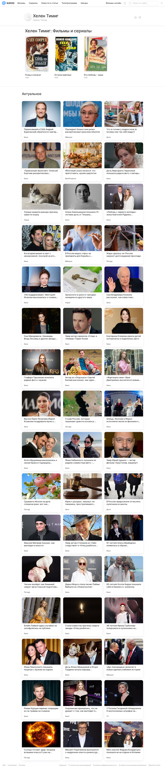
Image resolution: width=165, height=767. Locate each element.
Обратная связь (154, 765)
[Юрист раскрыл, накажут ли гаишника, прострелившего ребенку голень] (82, 492)
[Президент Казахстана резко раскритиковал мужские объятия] (82, 120)
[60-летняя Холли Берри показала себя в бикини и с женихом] (123, 575)
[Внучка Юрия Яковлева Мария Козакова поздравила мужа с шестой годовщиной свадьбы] (41, 410)
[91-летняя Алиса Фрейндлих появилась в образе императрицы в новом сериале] (123, 534)
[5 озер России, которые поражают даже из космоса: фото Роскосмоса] (82, 410)
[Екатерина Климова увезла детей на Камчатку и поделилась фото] (123, 327)
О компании (12, 765)
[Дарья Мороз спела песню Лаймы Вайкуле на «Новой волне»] (82, 575)
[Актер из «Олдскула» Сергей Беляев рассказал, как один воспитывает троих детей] (82, 368)
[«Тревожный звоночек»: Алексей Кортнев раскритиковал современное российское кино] (41, 161)
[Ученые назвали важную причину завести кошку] (41, 203)
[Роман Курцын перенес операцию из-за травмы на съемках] (41, 699)
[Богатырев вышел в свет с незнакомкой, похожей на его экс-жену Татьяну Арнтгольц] (41, 244)
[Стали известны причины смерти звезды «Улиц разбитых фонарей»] (82, 616)
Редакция (62, 765)
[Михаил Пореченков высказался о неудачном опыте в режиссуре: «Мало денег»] (82, 741)
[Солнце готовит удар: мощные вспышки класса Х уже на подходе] (41, 741)
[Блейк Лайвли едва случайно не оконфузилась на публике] (41, 616)
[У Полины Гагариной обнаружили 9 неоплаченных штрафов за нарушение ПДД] (123, 699)
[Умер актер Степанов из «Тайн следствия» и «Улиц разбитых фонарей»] (82, 534)
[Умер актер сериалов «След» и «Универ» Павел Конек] (82, 327)
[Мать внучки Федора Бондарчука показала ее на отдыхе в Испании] (123, 741)
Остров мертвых (62, 75)
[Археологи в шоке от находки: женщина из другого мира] (82, 286)
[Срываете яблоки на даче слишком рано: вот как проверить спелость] (41, 492)
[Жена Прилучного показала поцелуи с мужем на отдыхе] (41, 658)
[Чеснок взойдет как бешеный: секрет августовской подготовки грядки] (41, 575)
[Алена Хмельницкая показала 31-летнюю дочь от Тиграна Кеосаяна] (82, 203)
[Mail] (4, 3)
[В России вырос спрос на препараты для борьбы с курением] (82, 244)
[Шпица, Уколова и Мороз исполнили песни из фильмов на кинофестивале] (123, 410)
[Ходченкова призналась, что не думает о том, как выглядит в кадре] (82, 699)
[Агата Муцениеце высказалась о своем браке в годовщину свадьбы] (41, 451)
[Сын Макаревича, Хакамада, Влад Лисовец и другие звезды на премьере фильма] (41, 327)
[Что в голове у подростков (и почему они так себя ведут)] (123, 120)
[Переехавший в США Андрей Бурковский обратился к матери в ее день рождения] (41, 120)
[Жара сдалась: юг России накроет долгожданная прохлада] (123, 244)
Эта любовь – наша (93, 75)
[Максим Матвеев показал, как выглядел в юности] (41, 534)
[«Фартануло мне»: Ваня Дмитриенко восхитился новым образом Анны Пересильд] (123, 368)
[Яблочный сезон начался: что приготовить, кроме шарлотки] (82, 161)
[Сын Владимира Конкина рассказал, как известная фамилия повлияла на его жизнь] (123, 286)
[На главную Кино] (10, 3)
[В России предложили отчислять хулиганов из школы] (123, 492)
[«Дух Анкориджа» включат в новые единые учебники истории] (123, 658)
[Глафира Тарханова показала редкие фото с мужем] (41, 368)
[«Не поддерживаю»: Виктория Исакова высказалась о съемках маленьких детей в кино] (41, 286)
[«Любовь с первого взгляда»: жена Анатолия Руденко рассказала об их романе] (123, 203)
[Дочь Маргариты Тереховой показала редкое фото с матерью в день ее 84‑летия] (123, 161)
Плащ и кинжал (33, 75)
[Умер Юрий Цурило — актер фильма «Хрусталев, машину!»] (123, 451)
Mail (4, 765)
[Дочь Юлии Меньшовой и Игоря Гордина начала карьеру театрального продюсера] (82, 658)
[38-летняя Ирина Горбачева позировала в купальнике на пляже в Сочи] (123, 616)
